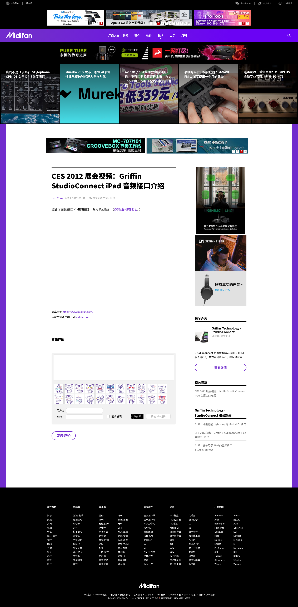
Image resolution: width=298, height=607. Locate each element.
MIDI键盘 (174, 515)
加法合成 (77, 519)
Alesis (237, 515)
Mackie (218, 539)
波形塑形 (77, 551)
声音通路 (122, 547)
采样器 (192, 555)
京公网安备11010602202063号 (175, 598)
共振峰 (76, 555)
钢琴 (49, 539)
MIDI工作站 (149, 523)
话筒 (172, 539)
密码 (59, 416)
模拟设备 (193, 519)
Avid (236, 523)
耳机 (172, 543)
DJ (145, 543)
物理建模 (77, 560)
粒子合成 (77, 531)
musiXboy (57, 198)
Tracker (148, 539)
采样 (75, 527)
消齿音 (102, 527)
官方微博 (267, 3)
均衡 (101, 547)
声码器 (102, 555)
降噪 (120, 515)
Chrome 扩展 (174, 594)
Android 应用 (101, 594)
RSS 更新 (161, 594)
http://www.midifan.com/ (77, 311)
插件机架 (148, 535)
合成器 (192, 515)
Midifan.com (82, 317)
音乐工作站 (149, 519)
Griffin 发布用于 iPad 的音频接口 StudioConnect (213, 447)
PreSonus (220, 547)
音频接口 (174, 527)
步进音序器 (149, 551)
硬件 (137, 35)
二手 (172, 35)
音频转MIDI (123, 543)
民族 (49, 519)
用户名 (60, 410)
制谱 (146, 560)
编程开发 (148, 564)
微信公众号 (246, 3)
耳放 (172, 551)
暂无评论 (110, 198)
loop (49, 543)
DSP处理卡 (175, 560)
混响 (101, 519)
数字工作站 (194, 547)
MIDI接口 (174, 523)
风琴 (49, 555)
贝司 (49, 523)
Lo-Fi (120, 527)
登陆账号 (15, 3)
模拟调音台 (175, 531)
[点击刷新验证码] (137, 416)
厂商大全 (113, 35)
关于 (186, 594)
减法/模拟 (78, 515)
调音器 (121, 564)
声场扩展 (103, 531)
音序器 (192, 564)
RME (236, 551)
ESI (235, 531)
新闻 (125, 35)
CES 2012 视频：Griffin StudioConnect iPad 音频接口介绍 (220, 435)
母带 (120, 523)
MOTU (218, 543)
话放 (172, 547)
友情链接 (210, 594)
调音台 (102, 535)
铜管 (49, 515)
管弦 (49, 531)
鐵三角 (237, 519)
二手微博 (288, 3)
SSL (216, 551)
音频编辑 (148, 531)
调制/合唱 (123, 535)
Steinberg (220, 560)
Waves (218, 564)
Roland (237, 555)
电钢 (49, 527)
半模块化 (77, 539)
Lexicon (237, 535)
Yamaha (237, 564)
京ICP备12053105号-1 (147, 598)
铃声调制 (122, 560)
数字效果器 (175, 564)
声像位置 (103, 564)
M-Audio (238, 539)
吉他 (49, 547)
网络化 (121, 555)
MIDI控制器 (175, 519)
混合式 (76, 535)
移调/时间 (104, 539)
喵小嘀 (114, 594)
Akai (217, 519)
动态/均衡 (193, 543)
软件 (149, 35)
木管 (49, 560)
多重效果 (103, 560)
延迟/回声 (104, 523)
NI (235, 543)
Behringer (220, 523)
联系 (193, 594)
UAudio (237, 560)
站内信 (29, 3)
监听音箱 (174, 555)
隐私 (201, 594)
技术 (160, 35)
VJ (145, 547)
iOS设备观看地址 (125, 209)
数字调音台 (175, 535)
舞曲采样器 (194, 560)
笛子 (49, 551)
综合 (49, 564)
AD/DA (192, 539)
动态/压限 (123, 531)
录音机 (121, 551)
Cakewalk (238, 527)
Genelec (219, 531)
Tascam (218, 555)
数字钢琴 (193, 531)
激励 (101, 515)
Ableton (219, 515)
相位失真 (77, 547)
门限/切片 (104, 551)
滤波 (101, 543)
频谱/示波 (123, 519)
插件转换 (148, 555)
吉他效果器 (194, 535)
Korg (217, 535)
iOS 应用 (88, 594)
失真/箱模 (123, 539)
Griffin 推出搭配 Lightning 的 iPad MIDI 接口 (220, 424)
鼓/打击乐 (52, 535)
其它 (75, 564)
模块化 (76, 543)
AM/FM (76, 523)
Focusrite (219, 527)
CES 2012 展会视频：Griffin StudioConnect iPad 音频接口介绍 (220, 393)
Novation (238, 547)
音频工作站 (149, 515)
